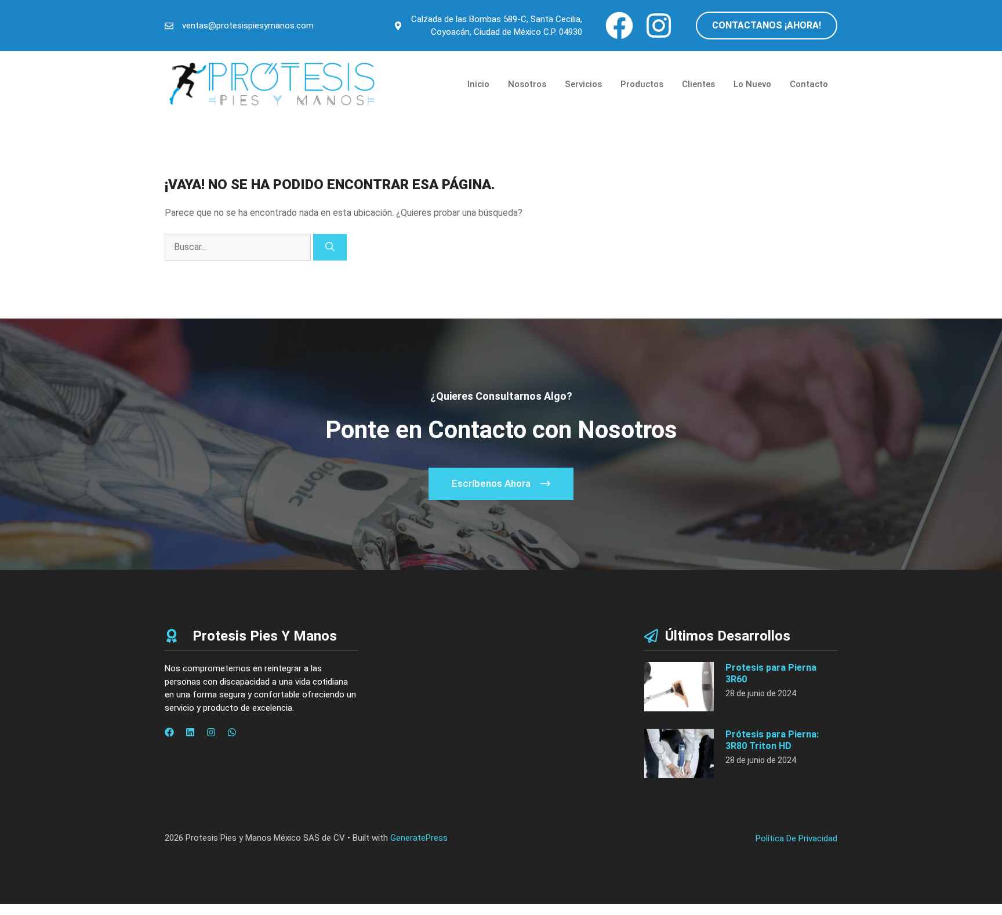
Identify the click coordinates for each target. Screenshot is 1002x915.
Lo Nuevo (752, 84)
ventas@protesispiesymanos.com (248, 25)
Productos (641, 84)
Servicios (583, 84)
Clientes (698, 84)
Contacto (809, 84)
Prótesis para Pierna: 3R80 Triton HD (772, 740)
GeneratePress (419, 838)
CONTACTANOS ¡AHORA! (766, 25)
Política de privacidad (796, 838)
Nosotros (527, 84)
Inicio (478, 84)
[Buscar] (330, 247)
